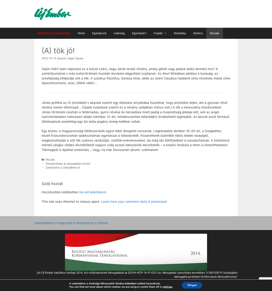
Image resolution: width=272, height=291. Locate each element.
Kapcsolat (65, 223)
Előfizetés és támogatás (54, 33)
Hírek (81, 33)
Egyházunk (99, 33)
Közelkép (180, 33)
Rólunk (103, 223)
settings (167, 287)
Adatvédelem (44, 223)
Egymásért (139, 33)
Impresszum (85, 223)
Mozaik (214, 33)
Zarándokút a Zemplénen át (63, 167)
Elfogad (192, 285)
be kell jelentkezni (92, 192)
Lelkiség (119, 33)
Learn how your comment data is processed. (134, 201)
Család (158, 33)
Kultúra (198, 33)
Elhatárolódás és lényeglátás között (68, 163)
